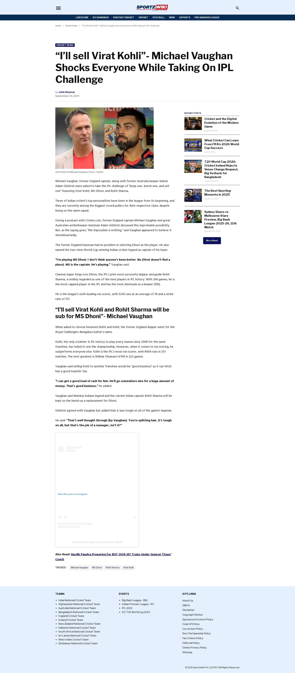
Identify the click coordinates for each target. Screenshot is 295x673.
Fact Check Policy (192, 638)
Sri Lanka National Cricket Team (77, 635)
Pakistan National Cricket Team (77, 627)
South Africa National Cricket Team (79, 631)
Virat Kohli (128, 567)
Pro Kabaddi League (207, 17)
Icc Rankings (101, 17)
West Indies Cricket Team (73, 639)
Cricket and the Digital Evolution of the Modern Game (221, 122)
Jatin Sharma (67, 92)
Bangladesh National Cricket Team (78, 612)
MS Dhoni (97, 567)
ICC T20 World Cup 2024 (136, 612)
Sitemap (187, 652)
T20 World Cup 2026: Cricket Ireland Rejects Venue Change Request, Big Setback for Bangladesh (221, 169)
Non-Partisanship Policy (196, 633)
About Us (187, 600)
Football (159, 17)
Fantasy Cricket (123, 17)
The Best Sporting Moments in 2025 (217, 192)
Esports (184, 17)
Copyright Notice (192, 614)
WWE (172, 17)
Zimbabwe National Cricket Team (78, 643)
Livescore (82, 17)
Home (58, 25)
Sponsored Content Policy (197, 619)
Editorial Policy (191, 643)
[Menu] (58, 8)
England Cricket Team (71, 616)
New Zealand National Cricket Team (79, 623)
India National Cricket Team (74, 600)
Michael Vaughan (79, 567)
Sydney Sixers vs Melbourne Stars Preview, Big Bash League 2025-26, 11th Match (220, 219)
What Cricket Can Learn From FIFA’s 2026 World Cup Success (221, 144)
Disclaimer (188, 610)
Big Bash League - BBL (135, 600)
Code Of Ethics (191, 624)
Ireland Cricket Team (70, 620)
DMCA (186, 605)
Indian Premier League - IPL (138, 604)
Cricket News (71, 25)
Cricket (143, 17)
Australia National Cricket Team (77, 608)
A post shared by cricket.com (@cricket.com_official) (97, 542)
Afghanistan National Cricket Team (79, 604)
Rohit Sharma (112, 567)
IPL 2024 (127, 608)
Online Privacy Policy (194, 647)
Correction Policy (192, 628)
